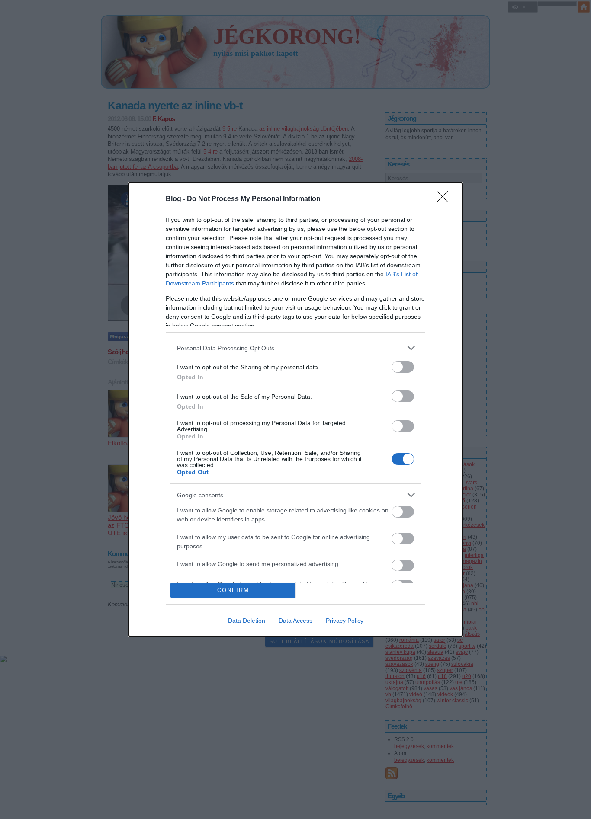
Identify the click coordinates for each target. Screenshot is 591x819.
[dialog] (295, 409)
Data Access (295, 620)
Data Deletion (246, 620)
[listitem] (295, 347)
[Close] (445, 199)
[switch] (403, 367)
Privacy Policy (344, 620)
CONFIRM (233, 590)
